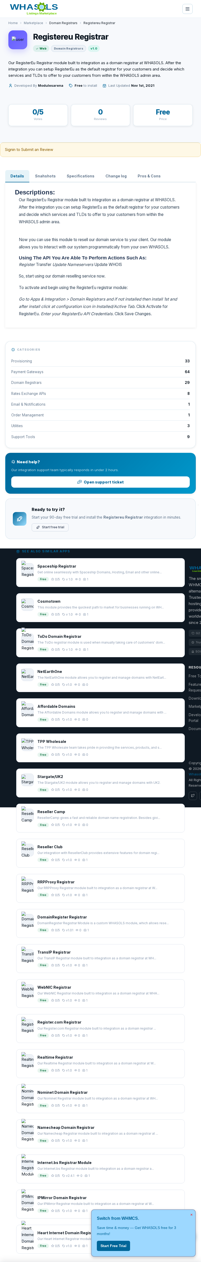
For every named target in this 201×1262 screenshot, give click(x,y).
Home (13, 23)
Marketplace (33, 23)
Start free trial (53, 527)
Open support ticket (104, 482)
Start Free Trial (113, 1246)
